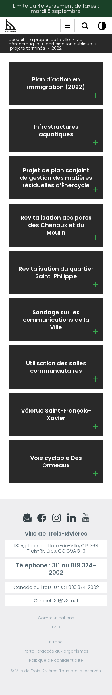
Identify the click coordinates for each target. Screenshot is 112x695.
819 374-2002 (72, 569)
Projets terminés (27, 48)
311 (56, 565)
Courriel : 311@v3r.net (56, 600)
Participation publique (69, 44)
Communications (56, 618)
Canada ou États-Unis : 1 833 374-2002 (56, 587)
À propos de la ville (50, 39)
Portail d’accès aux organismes (56, 651)
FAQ (56, 627)
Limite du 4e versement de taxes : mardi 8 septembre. (56, 8)
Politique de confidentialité (56, 660)
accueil (16, 39)
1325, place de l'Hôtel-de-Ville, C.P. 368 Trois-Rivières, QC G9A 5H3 (56, 548)
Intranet (56, 642)
